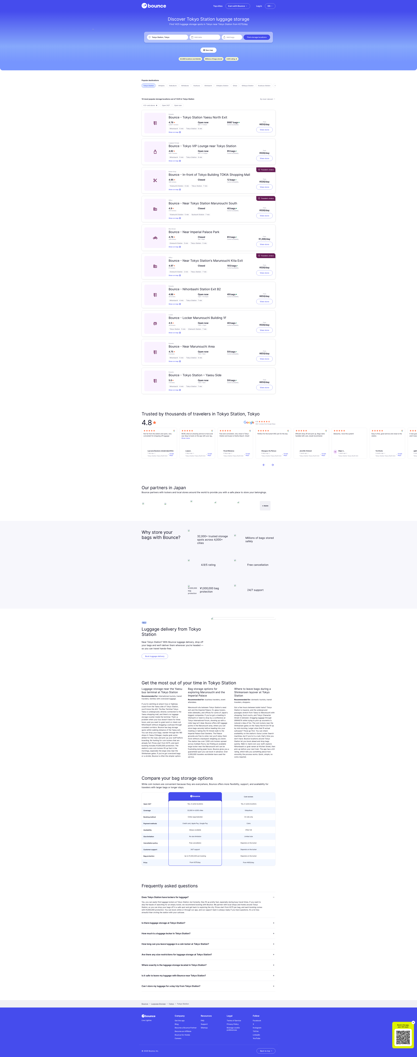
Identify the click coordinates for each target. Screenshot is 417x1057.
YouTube (256, 1038)
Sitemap (204, 1028)
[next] (272, 465)
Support (204, 1024)
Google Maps (172, 454)
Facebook (257, 1020)
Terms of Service (234, 1020)
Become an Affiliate (183, 1031)
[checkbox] (149, 85)
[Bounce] (154, 5)
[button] (257, 37)
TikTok (256, 1031)
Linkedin (256, 1035)
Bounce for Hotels (182, 1035)
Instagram (257, 1028)
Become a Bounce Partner (186, 1028)
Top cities (218, 6)
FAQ (202, 1020)
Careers (178, 1038)
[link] (155, 656)
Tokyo (171, 1004)
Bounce (145, 1004)
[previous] (264, 465)
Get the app (180, 1020)
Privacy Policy (232, 1024)
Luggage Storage (158, 1004)
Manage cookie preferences (233, 1029)
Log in (259, 6)
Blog (177, 1024)
